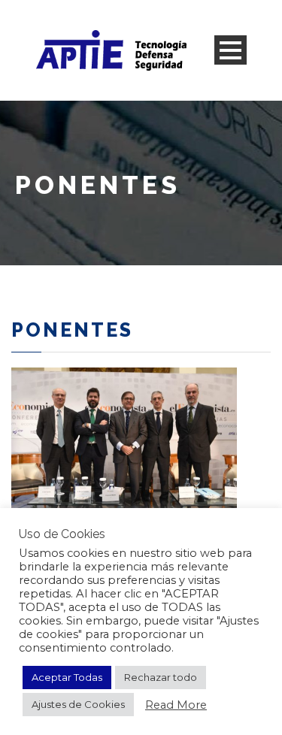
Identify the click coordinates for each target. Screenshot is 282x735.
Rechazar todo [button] (160, 677)
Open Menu (230, 50)
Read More (176, 705)
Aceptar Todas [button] (67, 677)
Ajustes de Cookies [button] (78, 704)
